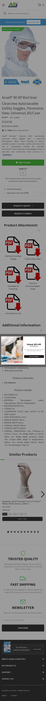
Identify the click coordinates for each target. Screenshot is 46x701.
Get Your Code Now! (34, 356)
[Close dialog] (44, 337)
